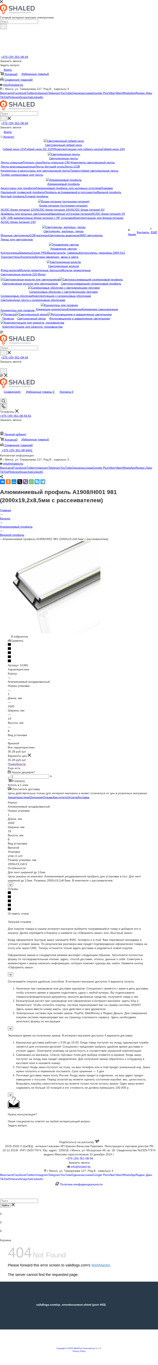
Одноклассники (82, 93)
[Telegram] (42, 481)
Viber (111, 93)
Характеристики (18, 797)
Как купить (60, 797)
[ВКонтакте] (2, 481)
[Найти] (3, 26)
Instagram (41, 93)
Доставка (83, 797)
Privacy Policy (79, 1351)
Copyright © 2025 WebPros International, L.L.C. (79, 1348)
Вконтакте (6, 93)
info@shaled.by (13, 84)
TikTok (4, 97)
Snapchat (26, 97)
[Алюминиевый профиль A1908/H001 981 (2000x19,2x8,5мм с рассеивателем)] (54, 632)
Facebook (19, 93)
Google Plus (100, 93)
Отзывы (48, 797)
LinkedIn (37, 97)
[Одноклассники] (8, 481)
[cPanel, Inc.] (79, 1345)
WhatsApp (128, 93)
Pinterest (14, 97)
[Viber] (25, 481)
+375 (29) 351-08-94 (14, 57)
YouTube (66, 93)
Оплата (72, 797)
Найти (5, 1205)
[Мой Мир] (14, 481)
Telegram (54, 93)
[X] (19, 481)
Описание (36, 797)
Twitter (30, 93)
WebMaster (100, 1265)
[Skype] (37, 481)
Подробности (17, 764)
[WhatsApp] (31, 481)
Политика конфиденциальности (81, 1184)
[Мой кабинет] (2, 366)
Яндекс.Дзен (143, 93)
